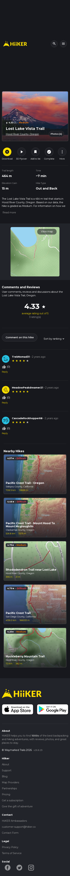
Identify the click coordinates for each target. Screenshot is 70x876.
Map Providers (10, 782)
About (5, 764)
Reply (5, 371)
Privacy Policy (10, 847)
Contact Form (10, 832)
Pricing (6, 794)
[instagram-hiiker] (31, 867)
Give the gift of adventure (17, 806)
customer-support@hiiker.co (19, 826)
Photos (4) (56, 134)
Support (6, 770)
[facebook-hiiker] (8, 867)
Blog (4, 776)
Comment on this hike (20, 337)
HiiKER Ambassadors (14, 820)
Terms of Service (12, 853)
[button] (9, 212)
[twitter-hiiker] (19, 867)
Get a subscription (12, 800)
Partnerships (9, 788)
